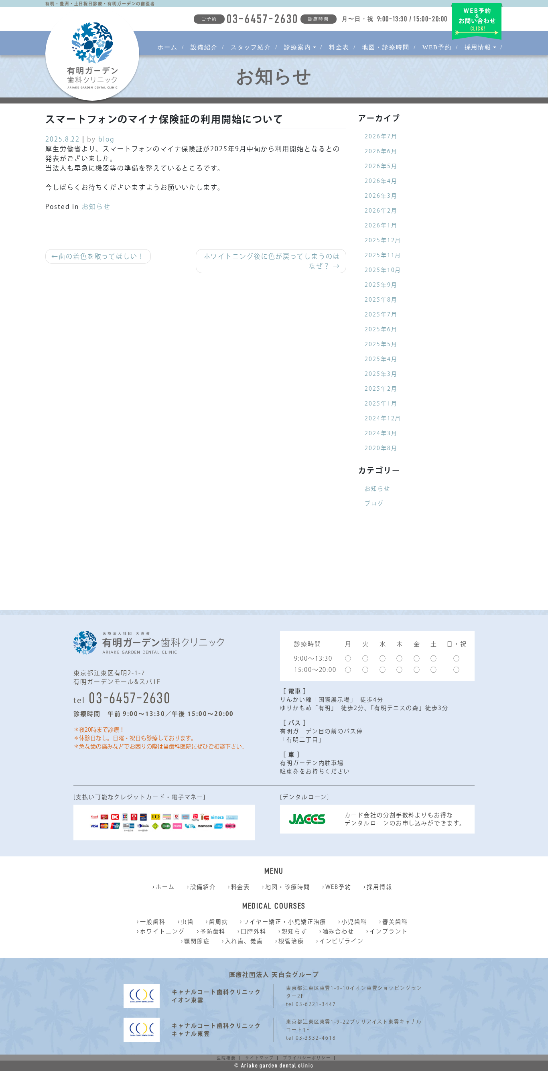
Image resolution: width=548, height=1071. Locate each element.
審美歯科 (395, 922)
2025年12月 (383, 240)
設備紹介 (204, 47)
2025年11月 (383, 255)
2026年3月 (381, 196)
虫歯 (187, 922)
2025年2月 (381, 388)
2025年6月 (381, 329)
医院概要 (226, 1058)
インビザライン (341, 941)
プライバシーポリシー (307, 1058)
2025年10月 (383, 270)
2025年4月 (381, 359)
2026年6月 (381, 151)
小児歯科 (354, 922)
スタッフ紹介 (251, 47)
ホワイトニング (162, 931)
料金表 (339, 47)
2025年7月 (381, 314)
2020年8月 (381, 448)
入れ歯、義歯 (244, 941)
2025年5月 (381, 344)
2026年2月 (381, 210)
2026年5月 (381, 166)
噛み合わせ (339, 931)
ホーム (167, 47)
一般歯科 (153, 922)
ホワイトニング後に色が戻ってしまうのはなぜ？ (272, 261)
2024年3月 (381, 433)
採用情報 (379, 887)
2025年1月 (381, 403)
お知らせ (96, 206)
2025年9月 (381, 285)
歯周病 (218, 922)
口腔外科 (253, 931)
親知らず (294, 931)
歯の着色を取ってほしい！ (102, 256)
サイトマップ (259, 1058)
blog (106, 139)
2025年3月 (381, 374)
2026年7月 (381, 136)
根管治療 (291, 941)
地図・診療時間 (385, 47)
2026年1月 (381, 225)
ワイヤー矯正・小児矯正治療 (284, 922)
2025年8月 (381, 299)
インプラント (388, 931)
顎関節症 (197, 941)
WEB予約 (437, 47)
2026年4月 (381, 181)
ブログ (374, 503)
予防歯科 (213, 931)
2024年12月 (383, 418)
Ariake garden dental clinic (277, 1065)
